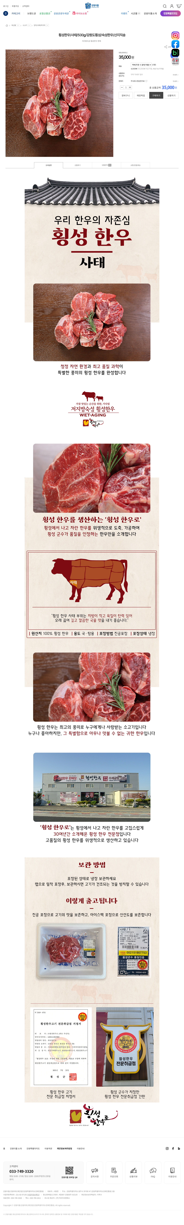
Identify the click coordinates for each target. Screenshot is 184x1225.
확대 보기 (9, 153)
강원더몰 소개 (16, 1148)
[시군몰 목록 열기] (139, 13)
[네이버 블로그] (179, 1148)
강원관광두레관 (61, 13)
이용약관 (48, 1148)
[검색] (165, 6)
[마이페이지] (172, 6)
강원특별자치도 (33, 1148)
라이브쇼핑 (81, 13)
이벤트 (124, 13)
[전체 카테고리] (5, 13)
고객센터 (25, 6)
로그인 (5, 6)
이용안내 (80, 1148)
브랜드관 (31, 13)
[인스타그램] (167, 1148)
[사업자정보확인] (33, 1194)
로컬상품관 (44, 13)
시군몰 (134, 13)
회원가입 (15, 6)
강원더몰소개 (150, 13)
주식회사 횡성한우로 (138, 81)
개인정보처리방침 (64, 1148)
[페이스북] (173, 1148)
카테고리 (16, 13)
